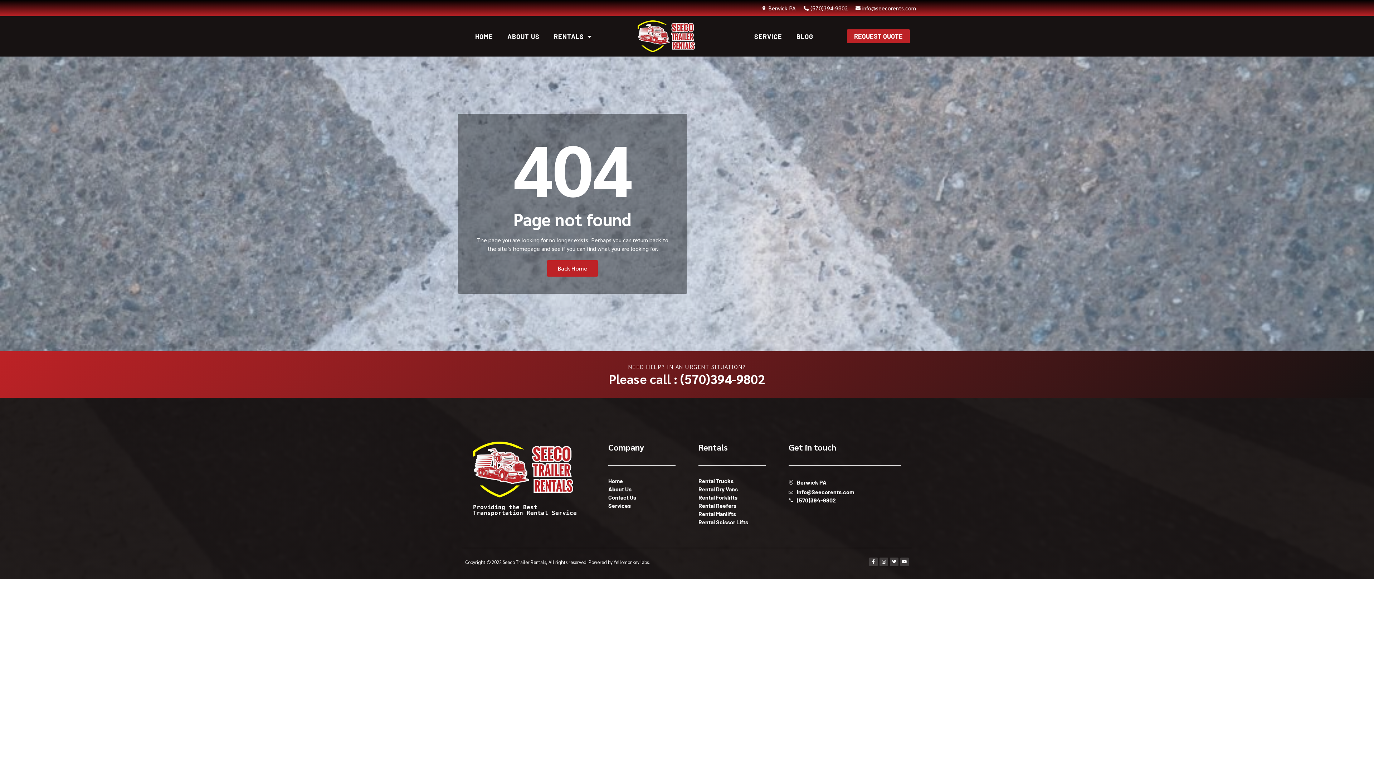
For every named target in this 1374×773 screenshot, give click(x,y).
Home (484, 36)
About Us (523, 36)
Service (768, 36)
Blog (804, 36)
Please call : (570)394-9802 (687, 378)
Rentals (569, 36)
